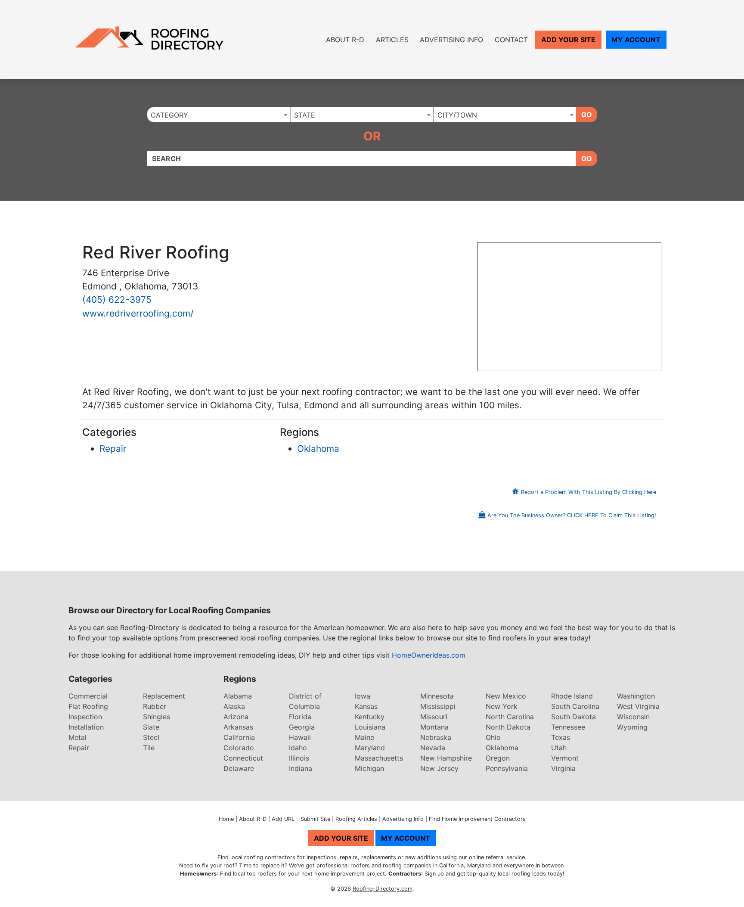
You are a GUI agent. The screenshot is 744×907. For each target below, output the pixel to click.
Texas (560, 737)
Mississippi (438, 706)
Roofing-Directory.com (382, 888)
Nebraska (435, 737)
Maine (364, 737)
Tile (149, 747)
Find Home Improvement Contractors (477, 819)
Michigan (369, 768)
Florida (300, 716)
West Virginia (638, 706)
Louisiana (370, 727)
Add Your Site (568, 39)
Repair (113, 448)
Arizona (235, 716)
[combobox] (218, 114)
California (239, 737)
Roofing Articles (356, 819)
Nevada (432, 747)
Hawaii (300, 737)
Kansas (366, 706)
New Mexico (506, 696)
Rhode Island (572, 696)
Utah (559, 747)
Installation (86, 727)
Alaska (234, 706)
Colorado (238, 747)
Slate (151, 727)
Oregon (498, 758)
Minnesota (437, 696)
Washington (636, 696)
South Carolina (575, 706)
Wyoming (632, 727)
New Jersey (439, 768)
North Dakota (508, 727)
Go (586, 114)
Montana (434, 727)
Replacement (164, 696)
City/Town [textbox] (457, 115)
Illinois (299, 758)
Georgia (302, 727)
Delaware (238, 768)
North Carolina (510, 716)
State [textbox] (304, 115)
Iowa (362, 696)
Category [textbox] (169, 115)
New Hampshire (446, 758)
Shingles (156, 716)
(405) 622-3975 (117, 299)
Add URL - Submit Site (301, 819)
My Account (635, 39)
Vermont (565, 758)
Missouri (433, 716)
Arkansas (238, 727)
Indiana (300, 768)
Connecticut (243, 758)
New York (502, 706)
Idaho (298, 747)
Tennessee (568, 727)
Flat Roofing (88, 706)
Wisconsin (633, 716)
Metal (77, 737)
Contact (511, 39)
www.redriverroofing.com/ (137, 313)
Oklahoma (318, 448)
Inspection (85, 716)
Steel (151, 737)
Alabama (237, 696)
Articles (392, 39)
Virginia (563, 768)
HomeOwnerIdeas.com (428, 655)
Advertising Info (451, 39)
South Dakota (573, 716)
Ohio (493, 737)
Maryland (370, 747)
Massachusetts (379, 758)
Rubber (154, 706)
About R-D (345, 39)
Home (226, 819)
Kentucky (369, 716)
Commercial (88, 696)
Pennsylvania (507, 768)
